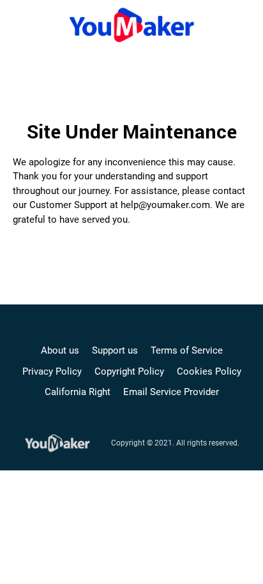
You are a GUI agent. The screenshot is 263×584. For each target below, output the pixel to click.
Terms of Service (187, 350)
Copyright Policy (129, 371)
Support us (115, 350)
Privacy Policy (52, 371)
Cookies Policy (209, 371)
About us (60, 350)
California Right (77, 392)
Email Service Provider (171, 392)
